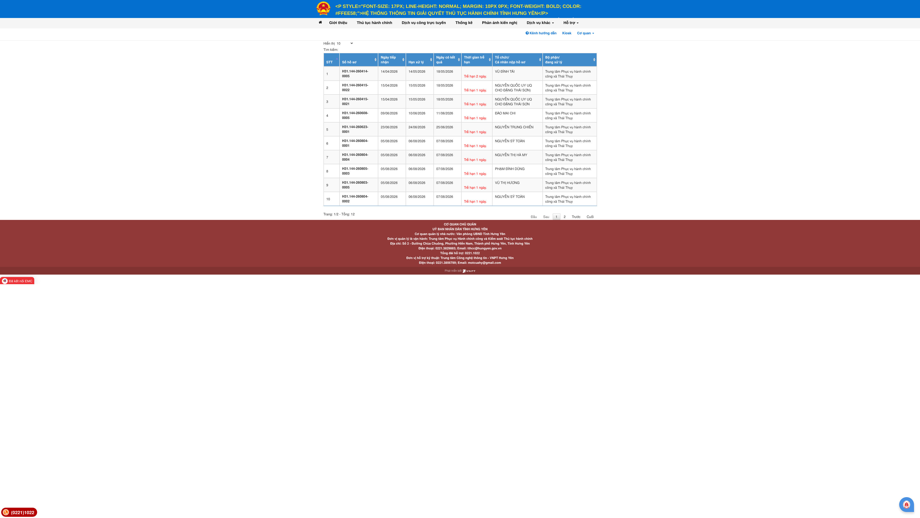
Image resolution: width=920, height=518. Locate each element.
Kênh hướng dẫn (543, 33)
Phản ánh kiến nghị (499, 23)
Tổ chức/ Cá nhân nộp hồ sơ (510, 60)
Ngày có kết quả (445, 60)
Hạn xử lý (416, 62)
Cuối (590, 216)
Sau (546, 216)
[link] (19, 512)
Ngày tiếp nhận (388, 60)
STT (329, 62)
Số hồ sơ (349, 62)
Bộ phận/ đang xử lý (553, 60)
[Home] (320, 22)
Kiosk (566, 33)
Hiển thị (329, 43)
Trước (576, 216)
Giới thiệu (338, 23)
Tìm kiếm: (330, 49)
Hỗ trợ (570, 23)
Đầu (534, 216)
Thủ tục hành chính (374, 23)
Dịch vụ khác (539, 23)
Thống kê (463, 23)
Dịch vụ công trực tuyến (424, 23)
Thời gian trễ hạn (474, 60)
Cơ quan (584, 33)
